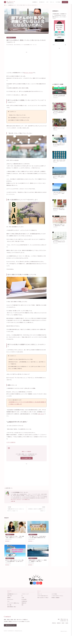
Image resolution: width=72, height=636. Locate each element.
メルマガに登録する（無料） (26, 458)
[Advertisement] (26, 61)
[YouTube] (40, 583)
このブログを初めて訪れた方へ (42, 595)
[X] (31, 583)
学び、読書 (9, 604)
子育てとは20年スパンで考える (42, 597)
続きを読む (7, 541)
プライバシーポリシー (64, 631)
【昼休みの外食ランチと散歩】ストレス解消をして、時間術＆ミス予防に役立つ (37, 560)
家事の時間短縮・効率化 (11, 606)
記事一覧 (13, 501)
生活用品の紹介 (24, 601)
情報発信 (8, 597)
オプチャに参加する (10, 442)
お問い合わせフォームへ (10, 625)
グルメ (8, 601)
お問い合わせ (41, 413)
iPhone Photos (10, 599)
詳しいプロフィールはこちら (16, 499)
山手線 (23, 597)
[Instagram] (37, 583)
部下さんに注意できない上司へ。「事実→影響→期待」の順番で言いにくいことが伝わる (14, 537)
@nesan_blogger (28, 72)
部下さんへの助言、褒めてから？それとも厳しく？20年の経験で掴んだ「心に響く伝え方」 (14, 560)
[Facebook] (34, 583)
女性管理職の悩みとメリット (11, 37)
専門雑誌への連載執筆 (55, 597)
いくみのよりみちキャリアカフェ (57, 595)
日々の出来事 (24, 599)
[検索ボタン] (65, 45)
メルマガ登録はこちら (26, 499)
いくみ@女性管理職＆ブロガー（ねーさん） (19, 492)
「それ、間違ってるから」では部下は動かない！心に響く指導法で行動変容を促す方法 (37, 537)
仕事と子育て (9, 595)
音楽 (22, 604)
